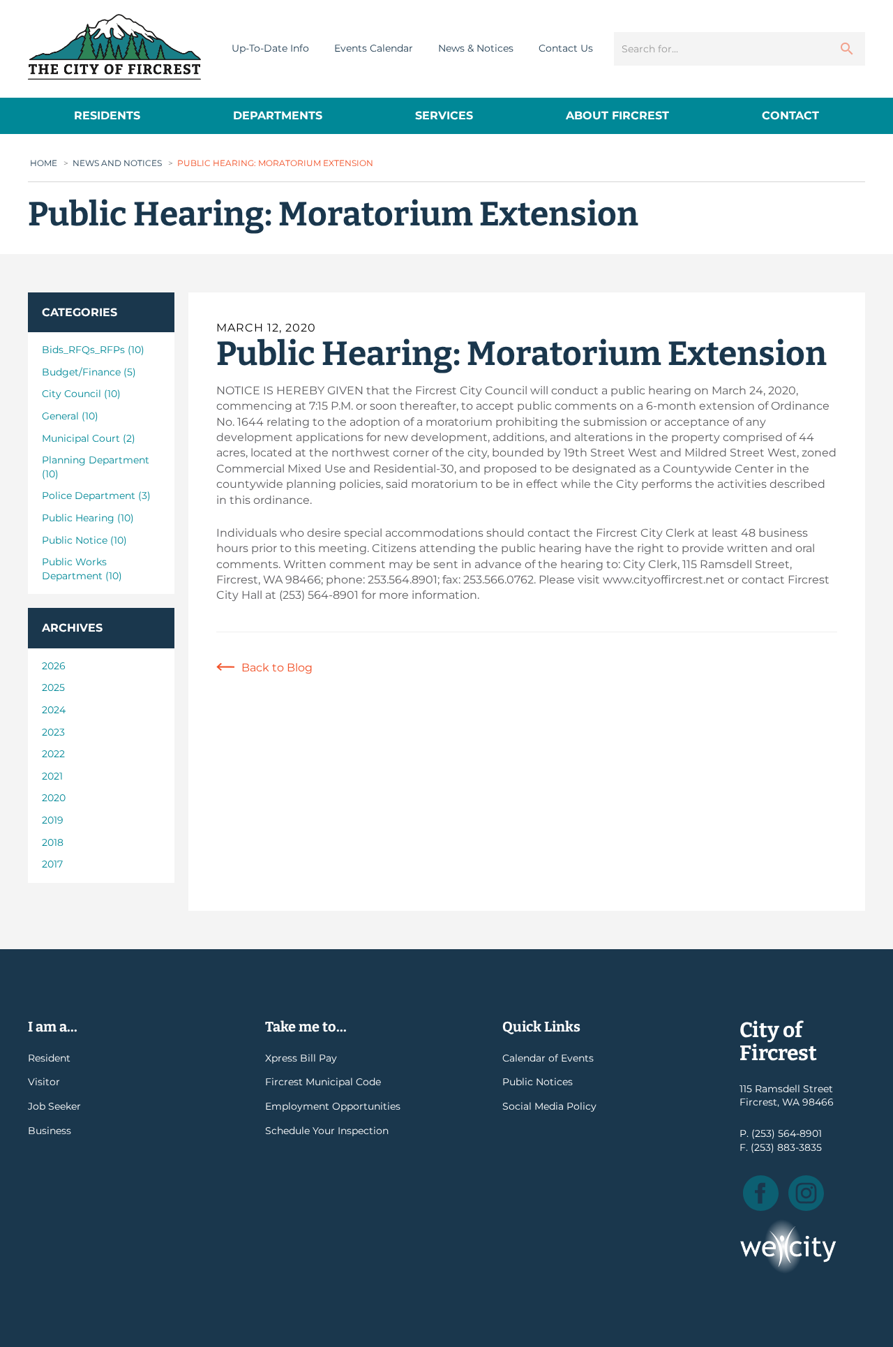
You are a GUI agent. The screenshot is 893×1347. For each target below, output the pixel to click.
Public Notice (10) (84, 540)
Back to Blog (277, 667)
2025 (53, 687)
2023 (53, 732)
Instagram (806, 1193)
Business (49, 1130)
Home (43, 163)
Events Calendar (373, 48)
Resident (49, 1058)
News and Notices (117, 163)
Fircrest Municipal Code (323, 1082)
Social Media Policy (549, 1106)
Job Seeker (54, 1106)
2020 (54, 797)
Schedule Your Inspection (327, 1130)
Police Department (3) (96, 495)
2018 (52, 842)
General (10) (70, 416)
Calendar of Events (548, 1058)
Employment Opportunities (332, 1106)
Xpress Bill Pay (301, 1058)
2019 (52, 820)
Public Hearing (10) (88, 518)
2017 (52, 864)
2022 (53, 753)
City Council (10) (81, 393)
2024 (54, 710)
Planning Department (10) (95, 467)
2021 (52, 776)
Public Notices (537, 1082)
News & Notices (475, 48)
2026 (54, 666)
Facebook (761, 1193)
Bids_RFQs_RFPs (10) (93, 349)
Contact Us (566, 48)
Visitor (44, 1082)
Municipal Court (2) (88, 438)
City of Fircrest (114, 47)
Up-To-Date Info (270, 48)
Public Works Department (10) (82, 569)
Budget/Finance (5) (89, 372)
